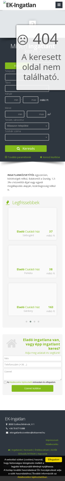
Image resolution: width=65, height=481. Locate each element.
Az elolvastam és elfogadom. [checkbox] (31, 382)
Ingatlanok (17, 450)
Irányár (8, 93)
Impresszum (52, 440)
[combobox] (27, 126)
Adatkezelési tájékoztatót (21, 382)
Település (10, 71)
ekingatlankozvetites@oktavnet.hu (27, 432)
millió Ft (50, 235)
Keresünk (28, 450)
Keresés (28, 148)
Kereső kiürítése (51, 157)
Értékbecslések (42, 450)
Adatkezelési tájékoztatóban (32, 477)
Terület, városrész (14, 119)
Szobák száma (13, 131)
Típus (8, 82)
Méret (8, 108)
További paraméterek (19, 157)
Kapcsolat (42, 453)
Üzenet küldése (32, 388)
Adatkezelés (52, 444)
